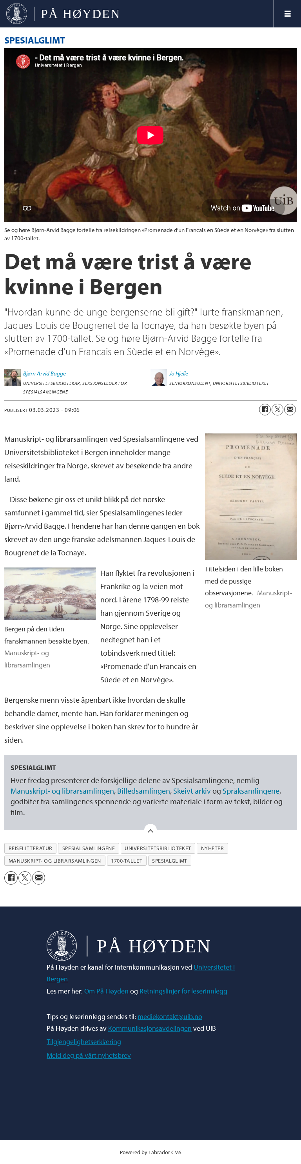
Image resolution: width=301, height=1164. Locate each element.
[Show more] (150, 830)
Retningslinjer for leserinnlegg (183, 990)
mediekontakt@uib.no (170, 1016)
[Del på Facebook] (265, 409)
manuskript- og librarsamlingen (55, 860)
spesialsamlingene (88, 848)
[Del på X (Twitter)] (277, 409)
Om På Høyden (106, 990)
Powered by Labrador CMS (150, 1152)
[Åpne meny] (287, 13)
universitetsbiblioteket (158, 848)
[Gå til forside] (136, 13)
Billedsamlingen (143, 791)
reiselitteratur (31, 848)
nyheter (212, 848)
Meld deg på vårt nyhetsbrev (89, 1055)
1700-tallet (126, 860)
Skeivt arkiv (192, 791)
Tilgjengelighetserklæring (84, 1041)
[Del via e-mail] (290, 409)
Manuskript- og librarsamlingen (62, 791)
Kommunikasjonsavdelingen (150, 1028)
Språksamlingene (251, 791)
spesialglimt (169, 860)
